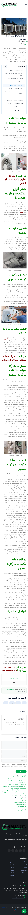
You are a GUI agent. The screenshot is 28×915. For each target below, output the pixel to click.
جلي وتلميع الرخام (22, 806)
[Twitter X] (24, 850)
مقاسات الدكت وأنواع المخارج (19, 795)
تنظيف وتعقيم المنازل (21, 804)
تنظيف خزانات (23, 800)
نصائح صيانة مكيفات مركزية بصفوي (15, 103)
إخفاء (5, 66)
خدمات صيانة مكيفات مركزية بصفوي (15, 100)
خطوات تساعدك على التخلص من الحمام (17, 778)
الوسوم (12, 867)
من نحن (12, 862)
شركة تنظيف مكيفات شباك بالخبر (16, 179)
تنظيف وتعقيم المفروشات (20, 802)
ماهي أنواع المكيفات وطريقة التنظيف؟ (14, 78)
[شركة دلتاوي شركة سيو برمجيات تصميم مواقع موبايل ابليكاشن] (14, 910)
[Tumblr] (20, 850)
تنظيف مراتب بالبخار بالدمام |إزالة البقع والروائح (15, 790)
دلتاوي (3, 907)
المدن (25, 864)
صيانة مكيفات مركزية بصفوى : (16, 70)
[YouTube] (9, 850)
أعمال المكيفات (23, 798)
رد (23, 727)
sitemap (12, 875)
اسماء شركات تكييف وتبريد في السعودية (17, 780)
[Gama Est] (9, 4)
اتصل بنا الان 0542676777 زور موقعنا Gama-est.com (12, 110)
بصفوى (5, 702)
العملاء (12, 870)
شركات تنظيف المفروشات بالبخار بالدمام (17, 788)
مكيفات (21, 212)
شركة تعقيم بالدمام (22, 782)
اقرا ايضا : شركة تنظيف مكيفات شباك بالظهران (13, 92)
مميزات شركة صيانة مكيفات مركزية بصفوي (13, 96)
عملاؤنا (25, 862)
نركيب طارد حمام (22, 810)
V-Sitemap (24, 870)
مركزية (12, 702)
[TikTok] (12, 850)
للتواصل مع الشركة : (17, 106)
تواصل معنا (24, 867)
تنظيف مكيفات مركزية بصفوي (15, 88)
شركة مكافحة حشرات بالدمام (20, 776)
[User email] (14, 683)
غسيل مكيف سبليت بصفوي (17, 81)
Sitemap (24, 873)
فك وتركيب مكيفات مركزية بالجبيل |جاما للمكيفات (15, 786)
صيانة (24, 702)
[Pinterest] (16, 850)
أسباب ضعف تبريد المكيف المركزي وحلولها (16, 784)
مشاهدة (21, 44)
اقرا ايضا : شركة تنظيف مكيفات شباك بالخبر (13, 74)
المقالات (12, 873)
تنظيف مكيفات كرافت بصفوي (16, 85)
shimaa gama (10, 689)
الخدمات (12, 864)
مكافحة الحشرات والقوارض (20, 808)
